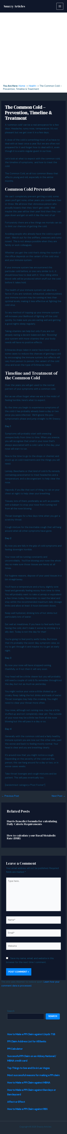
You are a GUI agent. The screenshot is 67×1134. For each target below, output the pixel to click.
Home (22, 85)
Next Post (58, 796)
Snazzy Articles (14, 6)
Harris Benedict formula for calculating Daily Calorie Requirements (32, 822)
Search (10, 1011)
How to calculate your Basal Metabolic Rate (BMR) (31, 836)
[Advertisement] (33, 49)
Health (32, 85)
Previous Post (10, 796)
